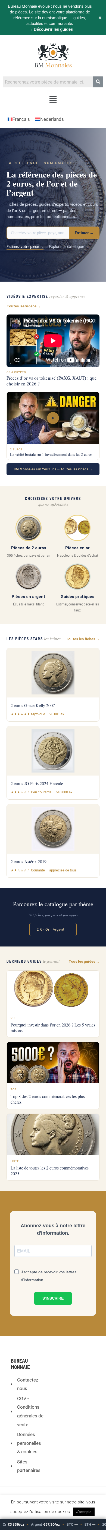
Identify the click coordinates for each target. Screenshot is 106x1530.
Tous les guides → (83, 961)
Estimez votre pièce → (25, 246)
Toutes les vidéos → (24, 306)
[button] (53, 100)
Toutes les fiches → (82, 639)
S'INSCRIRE (53, 1298)
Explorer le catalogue (66, 246)
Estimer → (84, 233)
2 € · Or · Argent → (53, 929)
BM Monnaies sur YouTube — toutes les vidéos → (53, 469)
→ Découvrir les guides (51, 29)
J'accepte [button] (83, 1512)
